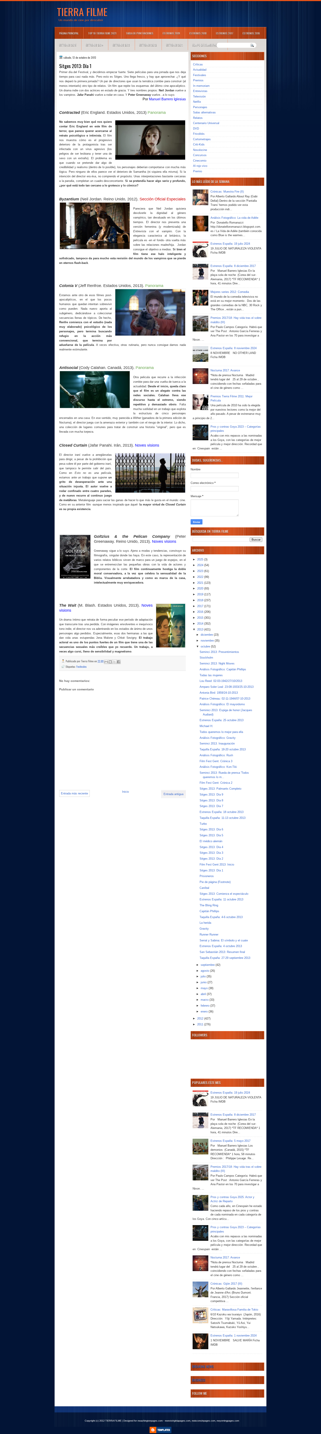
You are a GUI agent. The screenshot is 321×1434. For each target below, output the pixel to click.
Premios (198, 80)
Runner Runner (209, 934)
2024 (200, 565)
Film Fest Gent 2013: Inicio (217, 864)
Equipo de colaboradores (207, 45)
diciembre (207, 634)
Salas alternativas (204, 112)
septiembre (208, 964)
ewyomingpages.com (228, 1420)
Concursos (200, 155)
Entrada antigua (173, 794)
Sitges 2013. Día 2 (211, 858)
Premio (197, 171)
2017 (200, 606)
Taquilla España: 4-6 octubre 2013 (221, 917)
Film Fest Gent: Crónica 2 (216, 782)
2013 (200, 629)
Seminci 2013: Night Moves (217, 663)
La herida (205, 922)
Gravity (204, 928)
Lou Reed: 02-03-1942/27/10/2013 (221, 681)
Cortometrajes (202, 139)
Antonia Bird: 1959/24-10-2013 (219, 692)
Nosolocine (200, 150)
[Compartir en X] (114, 662)
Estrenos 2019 (171, 33)
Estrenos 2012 (148, 45)
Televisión (199, 96)
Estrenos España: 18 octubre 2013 (221, 812)
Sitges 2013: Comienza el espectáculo (224, 893)
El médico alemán (211, 841)
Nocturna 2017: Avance (225, 370)
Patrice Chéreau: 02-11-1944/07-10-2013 (225, 698)
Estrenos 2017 (224, 33)
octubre (206, 646)
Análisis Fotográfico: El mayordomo (222, 704)
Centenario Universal (206, 123)
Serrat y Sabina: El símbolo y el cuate (224, 940)
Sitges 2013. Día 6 (211, 829)
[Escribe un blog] (110, 662)
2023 (200, 571)
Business (198, 1380)
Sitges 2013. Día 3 (211, 852)
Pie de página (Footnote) (215, 882)
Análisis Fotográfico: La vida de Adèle (234, 217)
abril (204, 994)
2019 (200, 594)
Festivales (81, 666)
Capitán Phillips (209, 911)
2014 (200, 623)
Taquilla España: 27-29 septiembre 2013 (225, 957)
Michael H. (206, 726)
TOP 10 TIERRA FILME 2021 (102, 33)
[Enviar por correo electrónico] (106, 662)
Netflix (197, 101)
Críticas (198, 64)
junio (204, 982)
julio (204, 976)
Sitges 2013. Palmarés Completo (220, 788)
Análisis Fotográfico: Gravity (218, 737)
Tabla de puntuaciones (139, 33)
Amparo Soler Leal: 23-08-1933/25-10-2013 (227, 686)
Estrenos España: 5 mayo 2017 (230, 1140)
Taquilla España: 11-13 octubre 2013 (222, 817)
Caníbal (204, 887)
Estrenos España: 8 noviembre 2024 (234, 348)
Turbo (203, 823)
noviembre (208, 640)
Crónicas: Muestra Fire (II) (227, 191)
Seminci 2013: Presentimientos (219, 652)
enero (205, 1011)
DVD (196, 128)
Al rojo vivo (200, 165)
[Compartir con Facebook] (118, 662)
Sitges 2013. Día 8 (211, 800)
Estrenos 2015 (67, 45)
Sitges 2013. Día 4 (211, 847)
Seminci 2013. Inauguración (217, 743)
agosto (205, 970)
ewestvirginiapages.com (177, 1420)
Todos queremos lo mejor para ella (221, 732)
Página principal (69, 33)
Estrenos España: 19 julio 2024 (230, 243)
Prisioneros (207, 876)
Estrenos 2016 (251, 33)
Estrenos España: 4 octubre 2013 (221, 946)
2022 (200, 577)
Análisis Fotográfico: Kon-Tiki (218, 766)
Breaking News (203, 1366)
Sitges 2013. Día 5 (211, 835)
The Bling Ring (209, 905)
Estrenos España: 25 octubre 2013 (221, 720)
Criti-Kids (199, 144)
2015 (200, 617)
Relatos (198, 118)
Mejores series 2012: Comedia (230, 292)
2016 (200, 611)
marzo (205, 999)
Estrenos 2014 (94, 45)
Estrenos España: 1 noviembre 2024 (234, 1335)
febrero (205, 1005)
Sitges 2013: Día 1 (211, 870)
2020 (200, 588)
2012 (200, 1018)
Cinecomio (199, 160)
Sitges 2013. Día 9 (211, 794)
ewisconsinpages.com (203, 1420)
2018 (200, 600)
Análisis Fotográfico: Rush (216, 755)
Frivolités (199, 133)
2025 (200, 559)
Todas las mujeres (211, 675)
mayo (205, 988)
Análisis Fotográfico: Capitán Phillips (223, 669)
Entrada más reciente (74, 793)
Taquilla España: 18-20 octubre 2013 (223, 749)
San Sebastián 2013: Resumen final (222, 952)
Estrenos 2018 (198, 33)
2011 (200, 1024)
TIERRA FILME (82, 11)
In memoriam (201, 85)
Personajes (200, 107)
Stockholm (206, 657)
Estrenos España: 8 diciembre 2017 (233, 266)
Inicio (125, 791)
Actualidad (199, 69)
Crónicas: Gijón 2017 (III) (226, 1283)
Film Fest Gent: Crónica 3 (216, 761)
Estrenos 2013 (121, 45)
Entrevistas (200, 91)
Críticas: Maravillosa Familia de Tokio (234, 1309)
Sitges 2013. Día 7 (211, 806)
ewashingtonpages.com (150, 1420)
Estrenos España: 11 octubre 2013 (221, 899)
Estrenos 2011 (174, 45)
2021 (200, 582)
